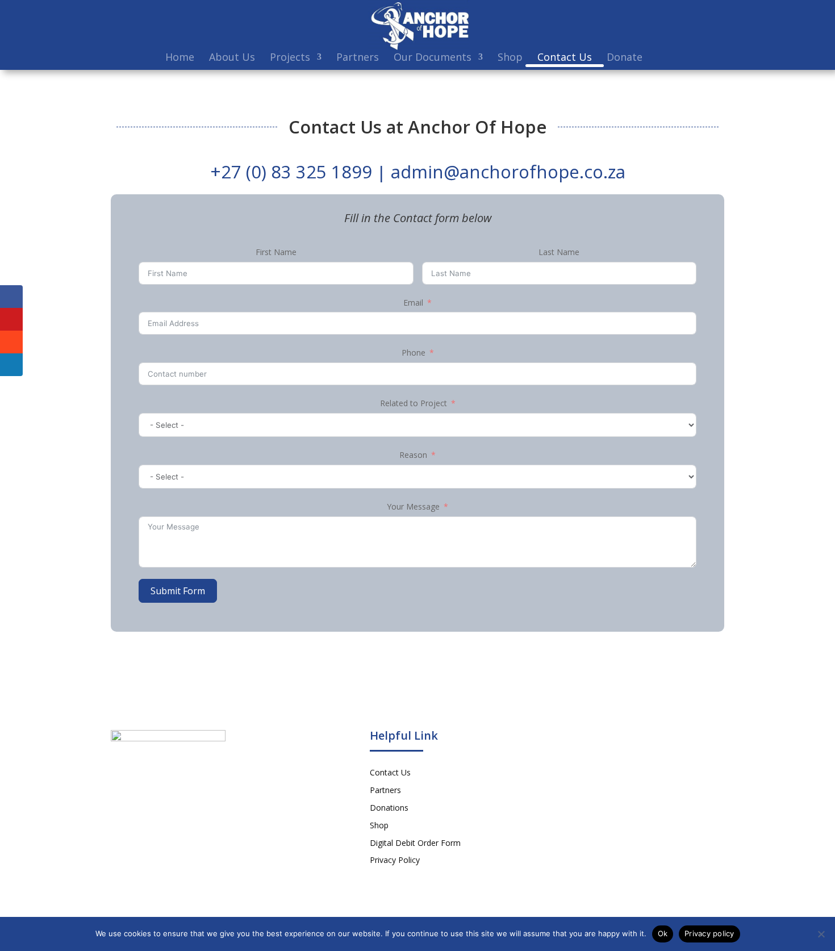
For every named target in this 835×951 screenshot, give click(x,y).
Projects (290, 58)
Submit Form (178, 591)
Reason (413, 454)
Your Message (413, 506)
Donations (389, 807)
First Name (276, 252)
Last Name (558, 252)
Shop (510, 58)
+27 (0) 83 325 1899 (291, 171)
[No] (820, 934)
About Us (232, 58)
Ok (663, 933)
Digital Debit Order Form (415, 842)
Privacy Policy (395, 859)
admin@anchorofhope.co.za (508, 171)
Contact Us (564, 58)
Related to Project (413, 403)
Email (413, 302)
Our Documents (432, 58)
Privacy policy (709, 933)
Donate (624, 58)
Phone (413, 352)
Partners (357, 58)
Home (179, 58)
